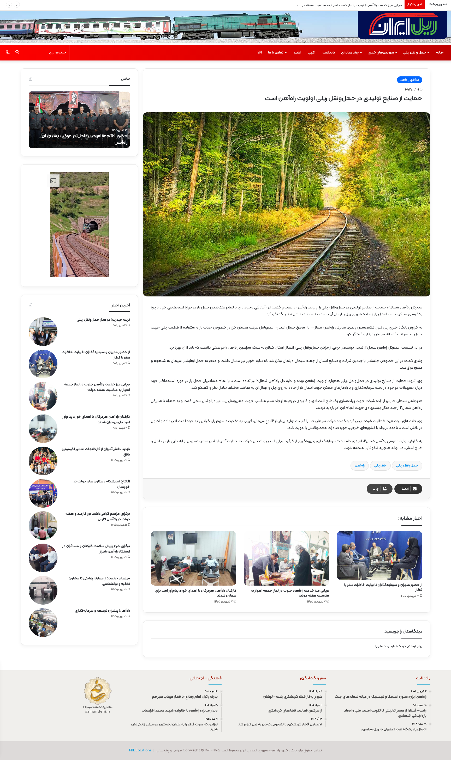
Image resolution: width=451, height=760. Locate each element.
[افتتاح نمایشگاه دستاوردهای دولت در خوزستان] (43, 493)
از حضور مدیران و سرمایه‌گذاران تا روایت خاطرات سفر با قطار (383, 587)
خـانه (439, 52)
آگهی (311, 52)
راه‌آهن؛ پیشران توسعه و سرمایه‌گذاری (102, 610)
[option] (79, 119)
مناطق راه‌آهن (409, 79)
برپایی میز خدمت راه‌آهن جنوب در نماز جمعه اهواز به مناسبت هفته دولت (290, 593)
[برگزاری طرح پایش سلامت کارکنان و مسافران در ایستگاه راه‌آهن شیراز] (43, 558)
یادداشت (329, 52)
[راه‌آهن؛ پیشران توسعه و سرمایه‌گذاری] (43, 622)
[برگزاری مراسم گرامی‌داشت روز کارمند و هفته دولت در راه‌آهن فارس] (43, 525)
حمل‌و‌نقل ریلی (407, 465)
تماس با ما (275, 52)
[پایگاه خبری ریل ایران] (402, 27)
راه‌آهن (360, 465)
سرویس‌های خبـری (381, 52)
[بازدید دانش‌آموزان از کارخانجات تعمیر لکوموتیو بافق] (43, 461)
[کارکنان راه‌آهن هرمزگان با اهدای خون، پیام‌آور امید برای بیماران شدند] (193, 558)
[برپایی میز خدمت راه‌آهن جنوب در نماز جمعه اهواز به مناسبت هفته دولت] (286, 558)
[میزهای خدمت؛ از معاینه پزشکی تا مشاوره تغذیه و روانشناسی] (43, 590)
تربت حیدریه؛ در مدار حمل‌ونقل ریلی (103, 320)
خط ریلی (380, 465)
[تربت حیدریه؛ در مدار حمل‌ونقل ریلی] (43, 331)
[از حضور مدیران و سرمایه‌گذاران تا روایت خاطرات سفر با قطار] (379, 555)
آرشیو (297, 52)
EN (260, 52)
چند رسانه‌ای (350, 52)
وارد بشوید (381, 646)
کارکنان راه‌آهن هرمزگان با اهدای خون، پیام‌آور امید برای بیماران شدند (353, 5)
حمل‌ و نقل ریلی (414, 52)
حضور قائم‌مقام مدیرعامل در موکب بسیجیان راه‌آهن (84, 139)
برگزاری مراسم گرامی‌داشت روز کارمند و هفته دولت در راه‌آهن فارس (98, 516)
